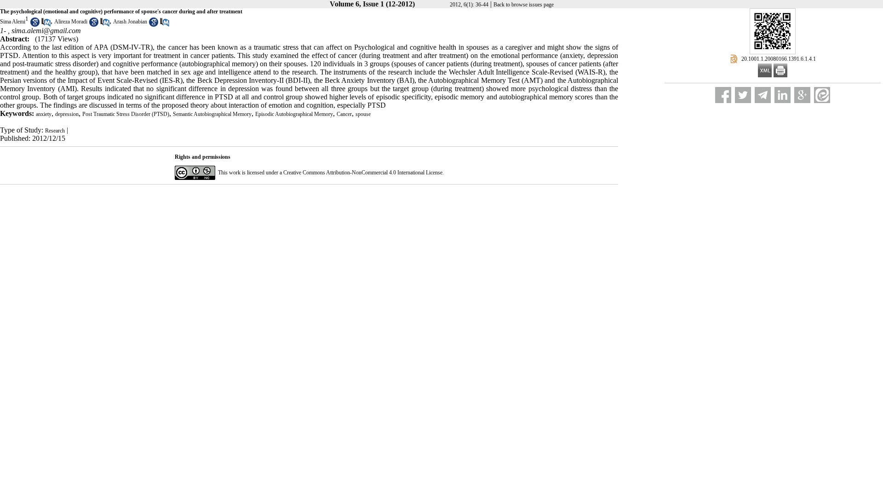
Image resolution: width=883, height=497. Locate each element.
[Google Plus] (802, 95)
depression (67, 114)
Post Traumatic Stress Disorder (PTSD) (125, 114)
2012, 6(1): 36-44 (469, 4)
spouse (363, 114)
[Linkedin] (782, 95)
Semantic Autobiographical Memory (212, 114)
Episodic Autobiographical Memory (294, 114)
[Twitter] (743, 95)
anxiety (44, 114)
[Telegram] (763, 95)
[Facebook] (723, 95)
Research (55, 130)
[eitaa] (822, 95)
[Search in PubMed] (46, 25)
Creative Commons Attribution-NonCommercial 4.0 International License (362, 172)
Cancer (344, 114)
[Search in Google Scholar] (35, 25)
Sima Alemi (12, 21)
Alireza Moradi (70, 21)
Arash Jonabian (130, 21)
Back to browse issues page (523, 4)
